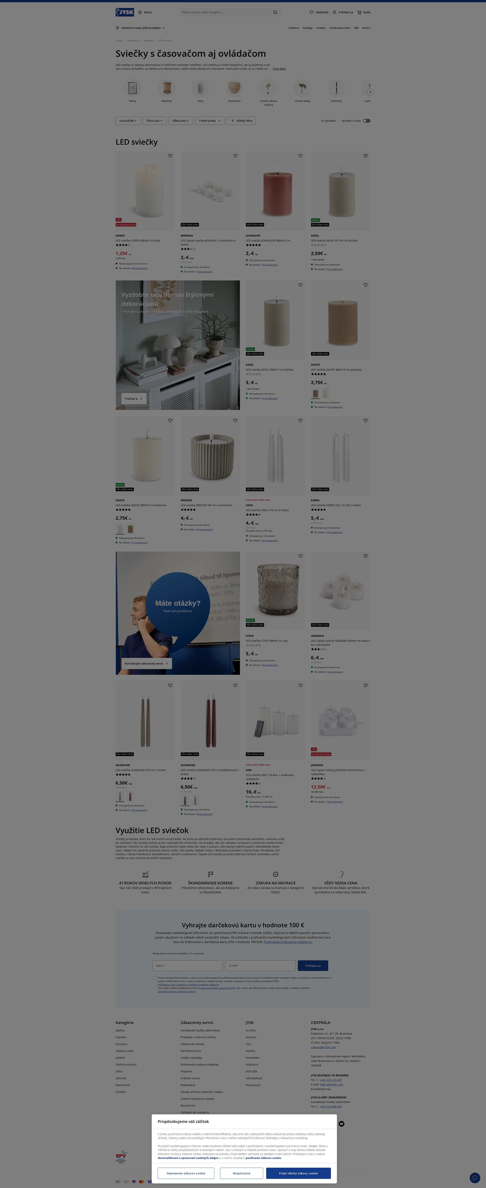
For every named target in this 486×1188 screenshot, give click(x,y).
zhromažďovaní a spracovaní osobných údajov (188, 1158)
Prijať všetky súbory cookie (298, 1173)
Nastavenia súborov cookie (186, 1173)
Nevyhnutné (241, 1173)
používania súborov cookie (263, 1158)
